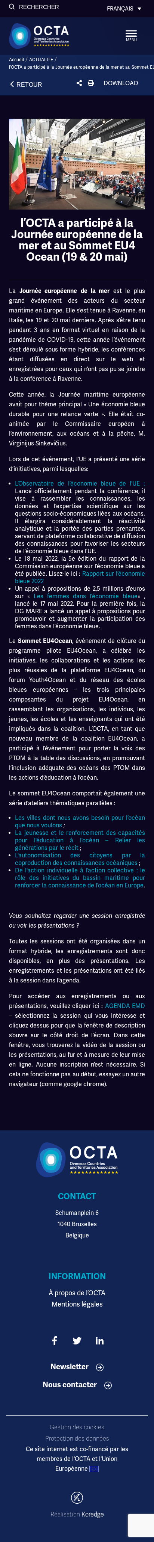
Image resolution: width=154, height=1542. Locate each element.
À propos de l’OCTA (77, 1293)
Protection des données (77, 1438)
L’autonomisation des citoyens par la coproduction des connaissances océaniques (80, 859)
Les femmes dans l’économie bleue (86, 596)
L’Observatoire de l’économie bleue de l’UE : (80, 483)
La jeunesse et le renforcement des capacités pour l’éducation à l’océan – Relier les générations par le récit (80, 840)
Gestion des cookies (77, 1427)
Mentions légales (77, 1304)
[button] (34, 7)
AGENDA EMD (125, 1006)
